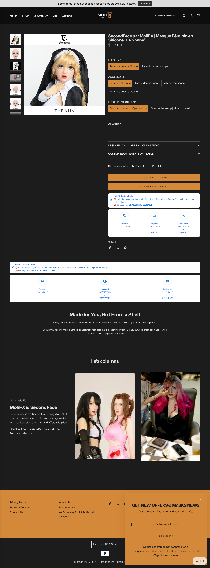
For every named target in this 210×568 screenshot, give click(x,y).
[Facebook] (110, 503)
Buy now (145, 3)
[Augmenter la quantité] (124, 131)
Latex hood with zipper (155, 66)
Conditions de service (183, 551)
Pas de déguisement (147, 83)
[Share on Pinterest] (125, 248)
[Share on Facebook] (110, 248)
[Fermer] (200, 499)
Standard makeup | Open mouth (128, 108)
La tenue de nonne (174, 83)
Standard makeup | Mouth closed (170, 108)
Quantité (114, 124)
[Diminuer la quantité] (112, 131)
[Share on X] (117, 248)
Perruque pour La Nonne (124, 66)
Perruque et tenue (120, 83)
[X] (117, 503)
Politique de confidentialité (147, 551)
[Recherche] (184, 15)
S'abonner (165, 536)
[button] (26, 74)
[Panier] (198, 15)
